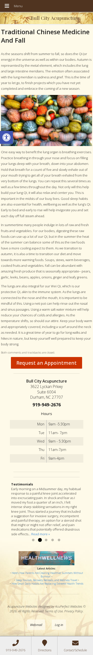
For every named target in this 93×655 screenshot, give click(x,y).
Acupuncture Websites (22, 606)
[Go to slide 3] (46, 540)
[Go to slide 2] (39, 540)
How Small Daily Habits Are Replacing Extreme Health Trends (47, 583)
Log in (59, 625)
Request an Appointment (46, 362)
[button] (6, 137)
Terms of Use (54, 611)
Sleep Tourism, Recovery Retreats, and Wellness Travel (46, 580)
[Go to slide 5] (59, 540)
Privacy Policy (73, 611)
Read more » (40, 534)
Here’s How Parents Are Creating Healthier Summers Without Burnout (47, 574)
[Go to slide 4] (52, 540)
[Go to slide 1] (33, 540)
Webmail (36, 625)
